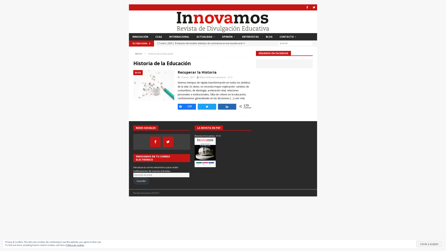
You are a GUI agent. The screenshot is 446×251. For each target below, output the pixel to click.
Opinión (227, 36)
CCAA (158, 36)
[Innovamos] (223, 31)
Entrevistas (250, 36)
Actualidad (204, 36)
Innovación (140, 36)
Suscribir (141, 180)
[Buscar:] (295, 43)
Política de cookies (75, 245)
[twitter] (314, 7)
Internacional (179, 36)
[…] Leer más (237, 98)
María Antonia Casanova (212, 77)
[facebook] (307, 7)
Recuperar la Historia (197, 72)
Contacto (287, 36)
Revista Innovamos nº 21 (208, 135)
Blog (269, 36)
